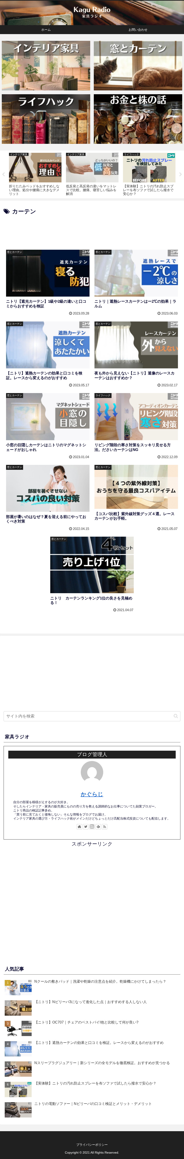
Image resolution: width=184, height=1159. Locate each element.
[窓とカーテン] (138, 65)
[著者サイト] (79, 826)
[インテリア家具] (46, 65)
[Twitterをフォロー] (85, 826)
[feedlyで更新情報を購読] (98, 826)
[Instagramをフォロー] (92, 826)
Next (180, 174)
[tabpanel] (35, 173)
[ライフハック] (46, 119)
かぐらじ (92, 794)
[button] (176, 716)
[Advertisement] (92, 229)
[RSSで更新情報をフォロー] (104, 826)
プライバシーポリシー (92, 1144)
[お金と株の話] (138, 119)
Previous (3, 174)
